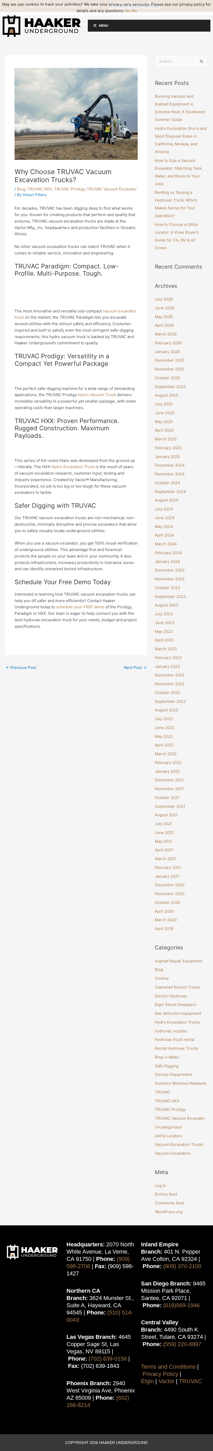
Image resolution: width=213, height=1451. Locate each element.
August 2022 (166, 709)
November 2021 (169, 788)
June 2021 (164, 832)
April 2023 (164, 640)
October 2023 (167, 587)
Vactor (166, 1381)
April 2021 (164, 849)
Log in (160, 1185)
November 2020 (169, 893)
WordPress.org (168, 1211)
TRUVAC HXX (39, 189)
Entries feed (166, 1194)
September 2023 (170, 596)
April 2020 (164, 911)
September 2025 (170, 386)
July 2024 (164, 508)
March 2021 (165, 858)
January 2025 (167, 456)
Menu (103, 25)
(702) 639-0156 (108, 1358)
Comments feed (169, 1202)
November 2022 (169, 683)
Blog (21, 189)
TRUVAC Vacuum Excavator (112, 189)
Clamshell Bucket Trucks (177, 987)
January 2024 (167, 561)
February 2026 (168, 342)
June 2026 (164, 307)
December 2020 (169, 884)
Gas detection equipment (178, 1013)
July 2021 (163, 823)
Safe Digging (166, 1065)
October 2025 (167, 377)
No (134, 10)
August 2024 (166, 500)
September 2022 (170, 701)
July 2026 (164, 299)
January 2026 (167, 351)
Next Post (135, 667)
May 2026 (164, 316)
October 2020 (167, 902)
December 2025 (169, 360)
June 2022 (164, 727)
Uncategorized (168, 1127)
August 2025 (166, 395)
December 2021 (169, 779)
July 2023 (164, 613)
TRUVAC (162, 1092)
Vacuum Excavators (172, 1153)
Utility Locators (168, 1135)
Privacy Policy (160, 1374)
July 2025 (164, 404)
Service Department (173, 1074)
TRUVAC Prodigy (69, 189)
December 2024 (170, 465)
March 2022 (166, 753)
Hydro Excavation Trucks (177, 1022)
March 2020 (166, 919)
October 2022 (167, 692)
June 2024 (165, 517)
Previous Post (21, 667)
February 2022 (168, 762)
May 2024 (164, 526)
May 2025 (164, 421)
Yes (127, 10)
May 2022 (164, 736)
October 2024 (167, 482)
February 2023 (168, 657)
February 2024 (168, 552)
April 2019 (164, 928)
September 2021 (170, 806)
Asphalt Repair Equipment (178, 961)
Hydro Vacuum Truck (97, 394)
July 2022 (164, 718)
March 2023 (166, 648)
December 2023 (170, 570)
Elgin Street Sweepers (175, 1004)
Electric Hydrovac (171, 995)
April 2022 (164, 744)
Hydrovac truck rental (174, 1039)
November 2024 (170, 473)
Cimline (162, 978)
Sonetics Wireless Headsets (181, 1083)
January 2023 (167, 666)
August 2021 (166, 814)
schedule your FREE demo (80, 606)
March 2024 (166, 543)
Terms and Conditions (168, 1366)
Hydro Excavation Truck (73, 466)
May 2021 (163, 841)
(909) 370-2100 (182, 1266)
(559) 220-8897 (182, 1344)
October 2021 (167, 797)
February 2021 (168, 867)
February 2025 (168, 447)
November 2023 (170, 578)
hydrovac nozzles (171, 1030)
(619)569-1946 (181, 1305)
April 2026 (164, 325)
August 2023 (166, 605)
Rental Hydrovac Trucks (176, 1048)
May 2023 (164, 631)
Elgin (147, 1381)
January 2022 (167, 771)
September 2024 (170, 491)
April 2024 (164, 535)
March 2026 (166, 334)
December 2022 (169, 675)
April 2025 (164, 430)
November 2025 (169, 369)
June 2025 (164, 412)
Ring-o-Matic (167, 1057)
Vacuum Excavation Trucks (179, 1144)
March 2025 (166, 439)
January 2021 (167, 876)
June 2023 (165, 622)
